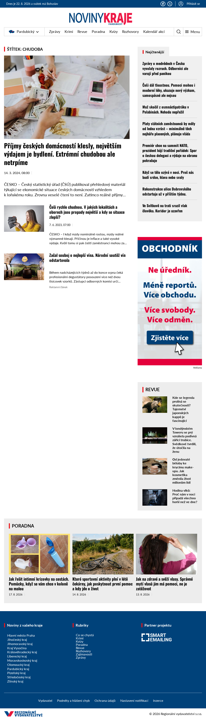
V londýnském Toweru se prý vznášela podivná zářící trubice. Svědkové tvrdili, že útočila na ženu (184, 439)
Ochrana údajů (105, 700)
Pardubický (25, 31)
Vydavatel (45, 700)
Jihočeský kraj (17, 639)
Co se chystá (85, 635)
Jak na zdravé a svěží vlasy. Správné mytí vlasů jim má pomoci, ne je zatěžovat (164, 583)
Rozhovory (130, 31)
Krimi (69, 31)
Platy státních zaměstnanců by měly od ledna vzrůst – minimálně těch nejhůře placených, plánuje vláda (168, 128)
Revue (82, 31)
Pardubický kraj (18, 669)
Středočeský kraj (19, 677)
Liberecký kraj (17, 656)
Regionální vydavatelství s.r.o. (181, 714)
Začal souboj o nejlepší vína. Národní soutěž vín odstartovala (87, 257)
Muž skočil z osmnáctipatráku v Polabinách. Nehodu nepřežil (165, 109)
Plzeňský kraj (16, 673)
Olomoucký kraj (18, 664)
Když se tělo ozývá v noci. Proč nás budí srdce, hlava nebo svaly (168, 175)
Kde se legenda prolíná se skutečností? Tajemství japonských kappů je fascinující (183, 409)
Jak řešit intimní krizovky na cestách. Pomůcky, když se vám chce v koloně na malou (39, 583)
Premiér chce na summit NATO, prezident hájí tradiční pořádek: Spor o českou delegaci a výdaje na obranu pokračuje (169, 153)
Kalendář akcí (154, 31)
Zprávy (54, 31)
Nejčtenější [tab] (154, 52)
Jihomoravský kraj (20, 644)
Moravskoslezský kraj (22, 660)
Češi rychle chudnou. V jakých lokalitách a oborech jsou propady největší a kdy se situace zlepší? (87, 212)
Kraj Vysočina (17, 648)
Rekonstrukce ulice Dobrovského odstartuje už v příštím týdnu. (166, 191)
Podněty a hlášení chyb (73, 700)
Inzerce (158, 700)
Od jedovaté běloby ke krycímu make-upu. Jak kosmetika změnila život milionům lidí (183, 470)
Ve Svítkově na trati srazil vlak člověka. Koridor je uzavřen (164, 208)
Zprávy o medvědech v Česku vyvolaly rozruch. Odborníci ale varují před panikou (165, 68)
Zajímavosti (84, 654)
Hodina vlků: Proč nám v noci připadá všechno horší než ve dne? (184, 496)
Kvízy (113, 31)
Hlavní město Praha (21, 635)
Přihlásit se (193, 3)
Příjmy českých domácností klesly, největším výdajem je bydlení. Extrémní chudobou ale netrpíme (62, 154)
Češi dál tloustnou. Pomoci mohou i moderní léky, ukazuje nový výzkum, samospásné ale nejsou (168, 90)
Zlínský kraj (15, 681)
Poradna (98, 31)
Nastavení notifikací (134, 700)
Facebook (163, 3)
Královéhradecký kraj (22, 652)
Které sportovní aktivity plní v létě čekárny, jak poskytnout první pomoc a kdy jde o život (102, 583)
